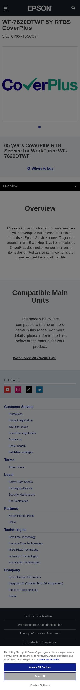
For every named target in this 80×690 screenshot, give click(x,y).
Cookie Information (48, 659)
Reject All (40, 676)
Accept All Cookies (40, 667)
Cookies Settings (40, 685)
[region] (40, 668)
